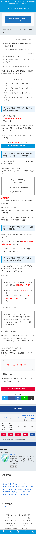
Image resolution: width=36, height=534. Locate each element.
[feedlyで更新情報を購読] (13, 466)
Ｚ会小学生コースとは (10, 520)
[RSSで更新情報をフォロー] (16, 466)
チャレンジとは (26, 518)
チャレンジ (4, 417)
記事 (32, 434)
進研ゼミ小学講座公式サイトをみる (18, 145)
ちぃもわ (12, 454)
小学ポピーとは (26, 520)
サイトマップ (9, 525)
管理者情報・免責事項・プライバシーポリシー (18, 528)
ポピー (18, 417)
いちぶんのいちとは (26, 523)
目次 (15, 79)
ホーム (10, 518)
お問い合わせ (26, 525)
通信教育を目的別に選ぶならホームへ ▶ (18, 20)
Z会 (11, 416)
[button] (32, 296)
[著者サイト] (11, 466)
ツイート (5, 506)
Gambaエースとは (10, 523)
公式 (3, 434)
